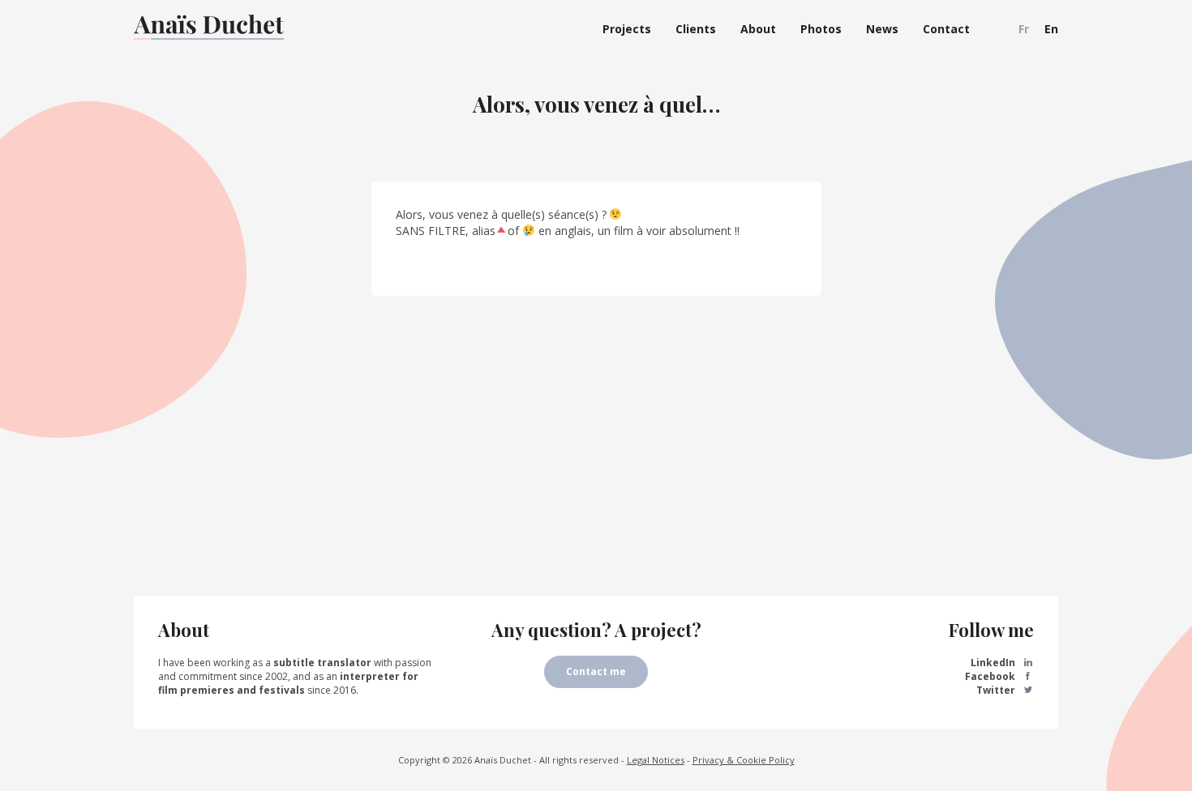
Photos (821, 28)
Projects (626, 28)
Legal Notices (655, 760)
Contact (946, 28)
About (758, 28)
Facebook (991, 676)
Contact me (596, 671)
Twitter (997, 690)
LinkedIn (994, 662)
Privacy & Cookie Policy (743, 760)
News (882, 28)
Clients (695, 28)
